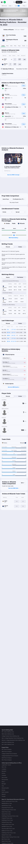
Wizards (22, 223)
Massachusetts (5, 788)
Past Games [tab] (20, 277)
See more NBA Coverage (13, 174)
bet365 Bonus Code (6, 805)
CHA (8, 338)
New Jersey (4, 777)
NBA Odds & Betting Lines (8, 734)
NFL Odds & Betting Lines (8, 731)
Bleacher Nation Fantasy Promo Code (10, 837)
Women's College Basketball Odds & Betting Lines (13, 740)
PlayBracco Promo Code (7, 843)
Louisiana (4, 769)
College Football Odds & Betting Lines (10, 736)
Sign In (24, 2)
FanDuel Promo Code (7, 822)
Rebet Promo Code (6, 841)
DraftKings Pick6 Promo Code (9, 832)
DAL (8, 329)
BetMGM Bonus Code (7, 803)
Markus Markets (8, 103)
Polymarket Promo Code (7, 807)
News (7, 45)
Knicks (8, 223)
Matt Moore (6, 170)
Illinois (3, 781)
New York (4, 767)
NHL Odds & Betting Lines (8, 744)
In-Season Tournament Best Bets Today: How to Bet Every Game (12, 167)
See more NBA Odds (13, 488)
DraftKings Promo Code (7, 820)
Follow (23, 85)
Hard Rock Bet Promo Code (8, 828)
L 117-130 (13, 329)
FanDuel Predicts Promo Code (9, 809)
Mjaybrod (7, 112)
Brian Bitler (7, 94)
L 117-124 (13, 338)
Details (3, 45)
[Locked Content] (14, 235)
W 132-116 (13, 341)
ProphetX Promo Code (7, 818)
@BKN (8, 335)
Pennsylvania (5, 779)
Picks (15, 45)
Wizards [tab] (8, 246)
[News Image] (13, 158)
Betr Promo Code (6, 839)
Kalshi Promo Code (6, 811)
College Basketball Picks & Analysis (10, 755)
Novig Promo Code (6, 813)
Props (19, 45)
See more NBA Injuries (13, 387)
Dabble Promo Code (6, 834)
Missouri (4, 794)
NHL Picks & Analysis (7, 759)
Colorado (4, 775)
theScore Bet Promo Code (8, 824)
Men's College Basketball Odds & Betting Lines (12, 738)
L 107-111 (13, 332)
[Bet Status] (3, 88)
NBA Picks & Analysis (7, 751)
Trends (23, 45)
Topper (6, 85)
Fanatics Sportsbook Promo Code (9, 801)
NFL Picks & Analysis (6, 749)
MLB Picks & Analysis (7, 757)
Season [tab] (8, 277)
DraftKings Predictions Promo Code (10, 816)
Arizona (3, 773)
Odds (11, 45)
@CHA (8, 341)
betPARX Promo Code (7, 826)
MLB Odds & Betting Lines (8, 742)
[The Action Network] (5, 2)
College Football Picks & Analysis (9, 753)
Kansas (3, 790)
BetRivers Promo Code (7, 830)
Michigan (4, 783)
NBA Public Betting (13, 237)
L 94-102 (13, 335)
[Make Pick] (5, 90)
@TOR (8, 332)
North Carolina (5, 792)
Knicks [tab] (20, 246)
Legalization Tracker (6, 764)
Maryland (4, 771)
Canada (3, 796)
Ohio (3, 785)
